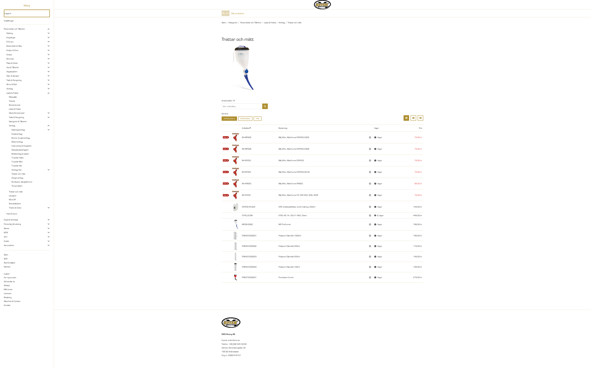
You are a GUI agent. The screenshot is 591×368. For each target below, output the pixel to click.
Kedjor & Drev (12, 50)
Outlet (6, 241)
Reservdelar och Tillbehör (14, 28)
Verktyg (9, 88)
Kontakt (7, 305)
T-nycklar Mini (17, 161)
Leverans (7, 293)
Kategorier (233, 22)
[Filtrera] (265, 106)
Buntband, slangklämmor (22, 181)
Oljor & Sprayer (12, 75)
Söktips (7, 285)
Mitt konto (8, 289)
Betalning (8, 297)
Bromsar (10, 58)
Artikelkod (245, 128)
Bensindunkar (14, 105)
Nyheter (7, 266)
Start (6, 254)
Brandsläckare (15, 203)
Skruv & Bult (11, 84)
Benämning (245, 118)
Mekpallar (13, 97)
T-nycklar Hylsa (17, 157)
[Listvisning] (406, 118)
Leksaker (12, 195)
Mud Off (12, 199)
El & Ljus (9, 41)
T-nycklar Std (17, 165)
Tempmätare (17, 185)
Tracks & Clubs (15, 207)
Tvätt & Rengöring (14, 80)
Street (6, 228)
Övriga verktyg (17, 177)
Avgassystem (11, 71)
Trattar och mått (18, 173)
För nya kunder (10, 277)
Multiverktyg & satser (20, 153)
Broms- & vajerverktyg (21, 137)
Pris (257, 118)
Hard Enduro (11, 213)
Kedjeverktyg (17, 133)
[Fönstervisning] (413, 118)
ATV (5, 236)
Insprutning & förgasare (22, 145)
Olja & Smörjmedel (16, 113)
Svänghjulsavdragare (20, 149)
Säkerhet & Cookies (12, 301)
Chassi (9, 54)
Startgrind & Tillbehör (18, 121)
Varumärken (9, 245)
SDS (5, 258)
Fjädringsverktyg (18, 129)
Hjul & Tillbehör (12, 67)
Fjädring (9, 33)
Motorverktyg (17, 141)
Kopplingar (10, 37)
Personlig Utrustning (12, 224)
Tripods (12, 101)
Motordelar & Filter (14, 46)
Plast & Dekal (11, 63)
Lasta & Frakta (12, 92)
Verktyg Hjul (16, 169)
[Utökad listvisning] (420, 118)
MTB (6, 232)
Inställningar (9, 20)
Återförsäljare (9, 262)
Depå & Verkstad (11, 219)
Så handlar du (9, 281)
